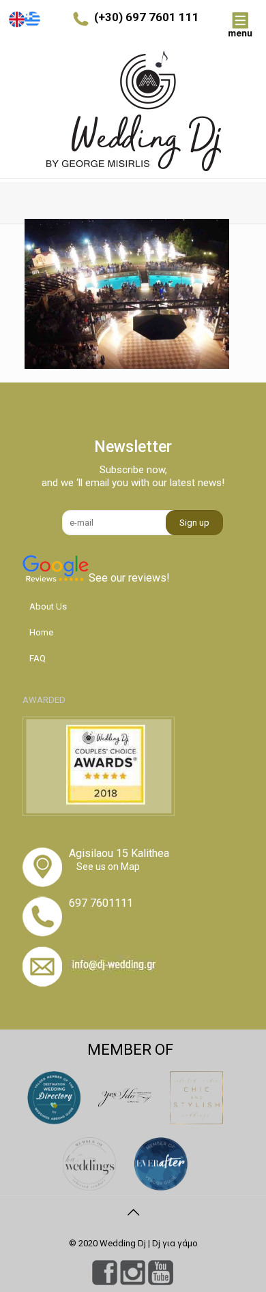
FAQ (37, 658)
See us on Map (108, 866)
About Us (48, 606)
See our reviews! (129, 577)
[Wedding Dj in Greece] (133, 111)
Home (41, 632)
